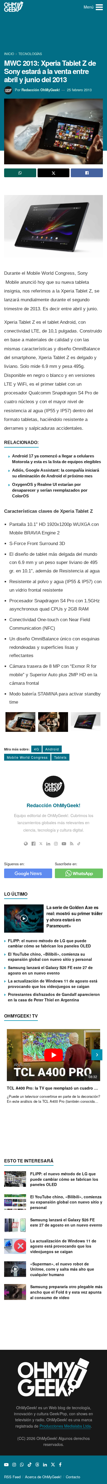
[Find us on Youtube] (6, 1465)
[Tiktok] (78, 843)
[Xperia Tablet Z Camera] (53, 722)
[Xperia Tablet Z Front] (86, 721)
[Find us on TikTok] (30, 1465)
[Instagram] (56, 843)
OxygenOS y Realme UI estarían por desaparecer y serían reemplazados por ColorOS (50, 490)
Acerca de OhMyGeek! (43, 1476)
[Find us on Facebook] (60, 1465)
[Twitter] (41, 843)
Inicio (9, 53)
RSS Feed (12, 1476)
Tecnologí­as (30, 53)
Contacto (73, 1476)
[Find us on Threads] (37, 1465)
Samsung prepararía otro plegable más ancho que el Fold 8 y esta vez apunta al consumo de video (66, 1292)
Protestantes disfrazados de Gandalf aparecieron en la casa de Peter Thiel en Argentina (54, 997)
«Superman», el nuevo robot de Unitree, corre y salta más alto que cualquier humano (62, 1269)
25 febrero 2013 (79, 89)
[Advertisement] (53, 33)
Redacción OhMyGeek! (40, 89)
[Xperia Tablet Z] (20, 722)
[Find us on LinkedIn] (45, 1465)
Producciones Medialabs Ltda (65, 1426)
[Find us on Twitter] (53, 1465)
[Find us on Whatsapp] (22, 1465)
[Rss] (72, 843)
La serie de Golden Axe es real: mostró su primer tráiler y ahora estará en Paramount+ (74, 916)
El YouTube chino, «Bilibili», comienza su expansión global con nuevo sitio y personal (50, 956)
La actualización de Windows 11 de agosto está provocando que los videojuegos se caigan (52, 983)
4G (36, 749)
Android (52, 749)
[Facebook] (33, 843)
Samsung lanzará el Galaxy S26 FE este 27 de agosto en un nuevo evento (50, 970)
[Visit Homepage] (14, 6)
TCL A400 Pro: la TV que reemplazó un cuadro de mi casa (53, 1087)
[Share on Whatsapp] (20, 172)
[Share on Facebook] (87, 172)
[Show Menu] (99, 7)
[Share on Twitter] (54, 172)
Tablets (60, 757)
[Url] (26, 843)
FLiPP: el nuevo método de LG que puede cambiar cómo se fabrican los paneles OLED (49, 943)
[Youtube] (64, 843)
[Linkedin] (48, 843)
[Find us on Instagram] (14, 1465)
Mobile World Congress (27, 757)
